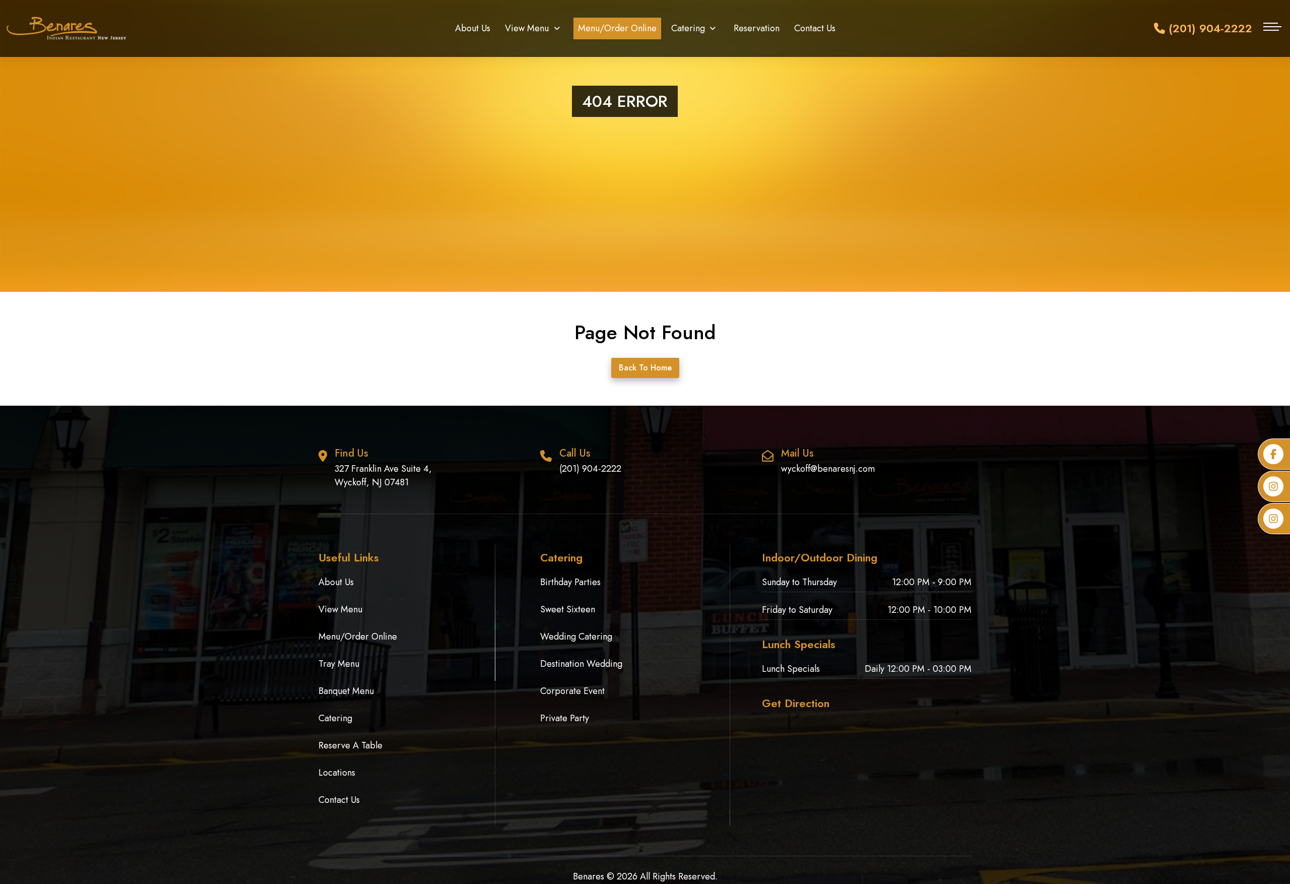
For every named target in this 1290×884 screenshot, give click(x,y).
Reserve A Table (350, 745)
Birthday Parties (570, 582)
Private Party (564, 718)
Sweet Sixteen (567, 609)
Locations (336, 772)
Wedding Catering (576, 636)
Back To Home (645, 367)
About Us (472, 28)
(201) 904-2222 (1208, 28)
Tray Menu (338, 663)
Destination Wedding (581, 663)
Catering (688, 28)
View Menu (527, 28)
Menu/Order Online (617, 28)
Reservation (757, 28)
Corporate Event (572, 691)
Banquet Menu (346, 691)
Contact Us (814, 28)
